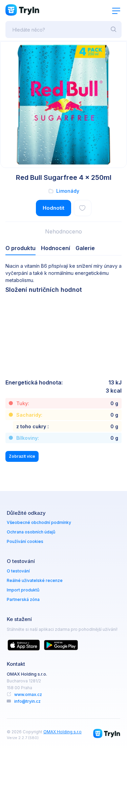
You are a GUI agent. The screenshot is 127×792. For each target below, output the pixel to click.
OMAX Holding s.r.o (62, 731)
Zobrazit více (22, 456)
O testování (18, 570)
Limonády (67, 191)
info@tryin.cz (27, 701)
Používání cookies (25, 541)
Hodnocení (55, 248)
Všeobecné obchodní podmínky (39, 522)
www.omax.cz (28, 694)
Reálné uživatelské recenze (35, 580)
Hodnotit (53, 208)
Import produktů (23, 589)
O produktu (20, 248)
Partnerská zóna (23, 599)
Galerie (85, 248)
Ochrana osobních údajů (31, 531)
